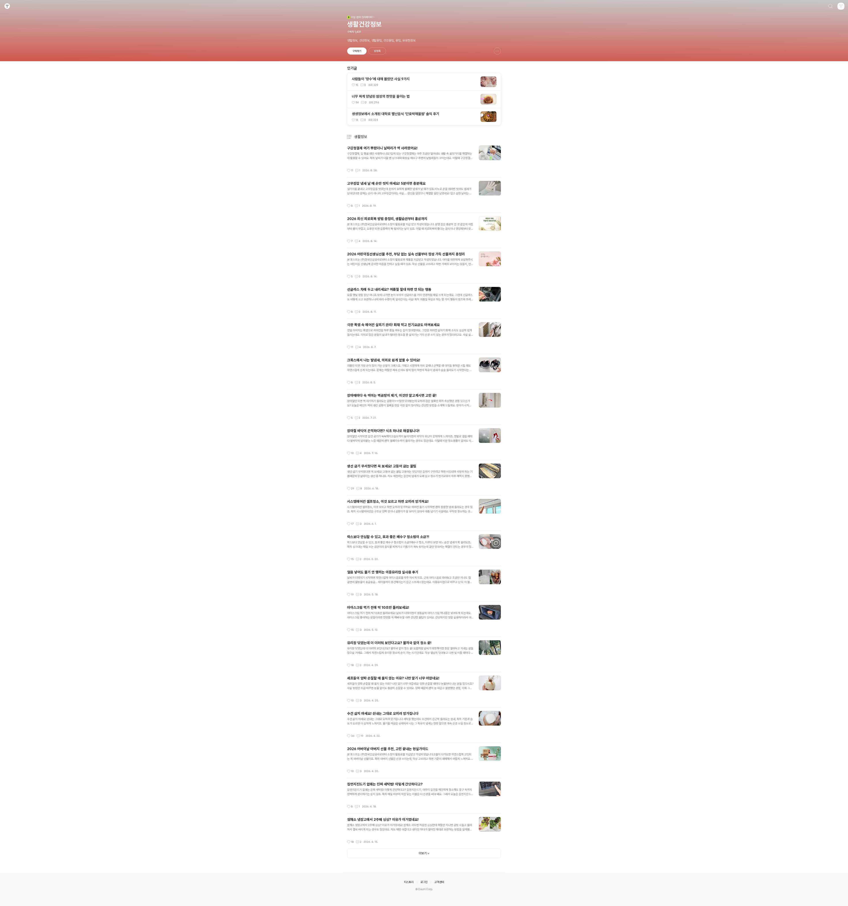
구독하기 (356, 51)
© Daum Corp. (424, 889)
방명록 (377, 51)
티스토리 (409, 882)
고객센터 (439, 882)
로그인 (424, 882)
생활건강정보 (364, 24)
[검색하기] (830, 7)
